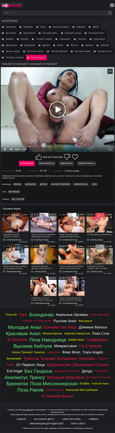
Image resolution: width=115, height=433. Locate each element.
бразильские (59, 364)
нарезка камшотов (77, 333)
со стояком (90, 346)
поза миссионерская (53, 383)
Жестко (74, 45)
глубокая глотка (55, 390)
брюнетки (17, 383)
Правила (93, 419)
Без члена (11, 33)
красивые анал (23, 333)
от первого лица (30, 365)
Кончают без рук (59, 51)
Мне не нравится (67, 157)
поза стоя (100, 333)
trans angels (92, 352)
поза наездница (47, 339)
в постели (17, 339)
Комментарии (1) (86, 163)
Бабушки (81, 27)
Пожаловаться (46, 163)
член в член (100, 383)
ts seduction (101, 371)
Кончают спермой (15, 57)
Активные (28, 27)
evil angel (14, 371)
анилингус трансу (25, 377)
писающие (14, 192)
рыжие (10, 364)
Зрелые (89, 45)
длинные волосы (93, 327)
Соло (94, 184)
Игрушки (105, 45)
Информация (26, 163)
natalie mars (76, 339)
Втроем (24, 39)
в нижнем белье (58, 396)
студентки (102, 358)
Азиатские (11, 27)
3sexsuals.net (27, 410)
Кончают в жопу (82, 51)
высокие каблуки (32, 346)
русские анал (65, 321)
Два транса (11, 45)
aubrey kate (53, 352)
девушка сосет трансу (67, 371)
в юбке (85, 383)
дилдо (87, 371)
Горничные (64, 39)
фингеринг (85, 320)
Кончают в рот (105, 51)
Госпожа (82, 39)
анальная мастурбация (82, 389)
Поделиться (66, 163)
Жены (60, 45)
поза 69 (11, 314)
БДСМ (96, 27)
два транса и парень (98, 377)
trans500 (27, 321)
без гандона (38, 371)
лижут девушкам (99, 314)
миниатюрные (52, 333)
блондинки (41, 314)
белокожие (14, 358)
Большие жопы (50, 33)
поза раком (30, 389)
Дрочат (46, 45)
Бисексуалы (29, 33)
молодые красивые (65, 377)
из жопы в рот (43, 321)
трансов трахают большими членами (59, 358)
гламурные (97, 339)
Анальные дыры (61, 27)
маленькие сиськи (91, 364)
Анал (42, 27)
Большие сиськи (73, 33)
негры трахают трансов (28, 352)
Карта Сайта (78, 423)
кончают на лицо (60, 327)
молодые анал (25, 327)
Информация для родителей (46, 423)
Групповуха (99, 39)
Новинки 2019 (80, 184)
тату (23, 314)
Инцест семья (13, 51)
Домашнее (30, 45)
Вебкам (9, 39)
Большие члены (96, 33)
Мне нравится (39, 157)
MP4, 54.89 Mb (18, 199)
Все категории (38, 57)
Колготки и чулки (35, 51)
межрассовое (65, 346)
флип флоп (71, 352)
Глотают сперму (44, 39)
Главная (21, 419)
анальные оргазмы (72, 315)
